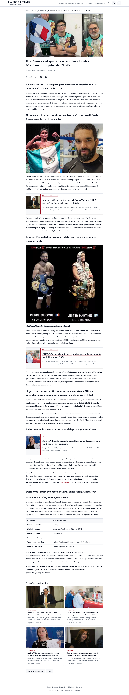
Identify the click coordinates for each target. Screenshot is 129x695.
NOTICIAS (34, 11)
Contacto (79, 687)
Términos (71, 687)
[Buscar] (108, 3)
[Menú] (119, 3)
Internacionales (99, 3)
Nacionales (63, 3)
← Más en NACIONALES (35, 671)
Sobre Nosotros (52, 687)
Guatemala (64, 482)
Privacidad (62, 687)
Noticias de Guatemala (76, 3)
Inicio (27, 11)
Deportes (89, 3)
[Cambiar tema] (114, 3)
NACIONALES (42, 11)
